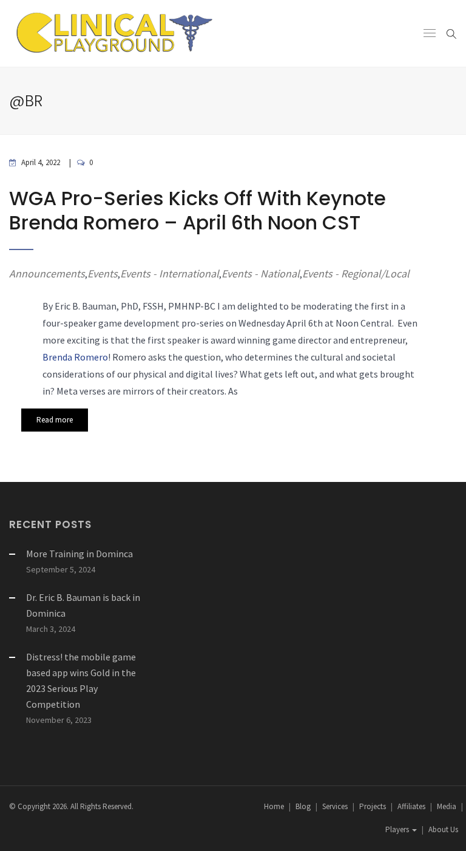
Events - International (169, 273)
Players (398, 829)
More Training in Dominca (79, 554)
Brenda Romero (75, 357)
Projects (372, 806)
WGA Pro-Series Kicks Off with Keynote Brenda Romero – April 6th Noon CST (197, 210)
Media (446, 806)
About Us (443, 829)
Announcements (47, 273)
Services (335, 806)
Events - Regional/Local (356, 273)
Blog (303, 806)
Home (274, 806)
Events (102, 273)
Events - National (260, 273)
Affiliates (411, 806)
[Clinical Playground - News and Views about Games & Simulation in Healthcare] (112, 33)
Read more (54, 420)
